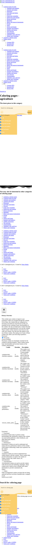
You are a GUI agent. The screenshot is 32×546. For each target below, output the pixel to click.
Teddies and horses (12, 30)
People (8, 23)
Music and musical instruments (15, 22)
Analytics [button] (4, 450)
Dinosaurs (9, 11)
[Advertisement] (16, 137)
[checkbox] (8, 117)
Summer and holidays (13, 28)
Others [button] (3, 469)
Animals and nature (12, 10)
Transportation (11, 33)
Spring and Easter (11, 27)
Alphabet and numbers (13, 8)
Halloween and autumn (13, 17)
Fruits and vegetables (12, 16)
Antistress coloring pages (10, 37)
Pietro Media (25, 264)
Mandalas (9, 20)
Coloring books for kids (9, 6)
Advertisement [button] (6, 460)
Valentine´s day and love (13, 34)
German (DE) (10, 42)
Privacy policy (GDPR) (9, 272)
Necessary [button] (4, 336)
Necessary (6, 337)
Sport (8, 25)
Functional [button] (4, 431)
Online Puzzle (7, 537)
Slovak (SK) (10, 45)
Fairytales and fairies (12, 13)
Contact (5, 270)
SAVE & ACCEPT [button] (7, 477)
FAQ (4, 269)
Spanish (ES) (10, 44)
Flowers (9, 14)
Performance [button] (5, 441)
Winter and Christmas (12, 36)
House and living (11, 19)
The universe (10, 31)
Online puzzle (7, 39)
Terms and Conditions (9, 273)
